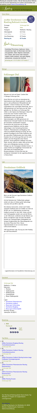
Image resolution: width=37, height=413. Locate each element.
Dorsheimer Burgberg (12, 307)
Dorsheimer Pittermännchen (14, 301)
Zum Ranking (6, 403)
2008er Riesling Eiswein (9, 379)
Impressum (20, 407)
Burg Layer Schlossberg (13, 305)
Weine (7, 14)
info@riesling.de (11, 407)
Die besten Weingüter (12, 391)
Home (3, 14)
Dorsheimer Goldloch (14, 167)
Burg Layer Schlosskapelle (13, 309)
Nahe (21, 27)
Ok (25, 4)
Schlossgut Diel (24, 25)
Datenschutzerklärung (17, 4)
